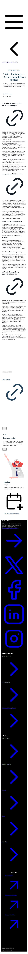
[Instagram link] (14, 650)
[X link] (14, 577)
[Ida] (14, 9)
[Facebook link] (14, 601)
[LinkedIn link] (14, 626)
